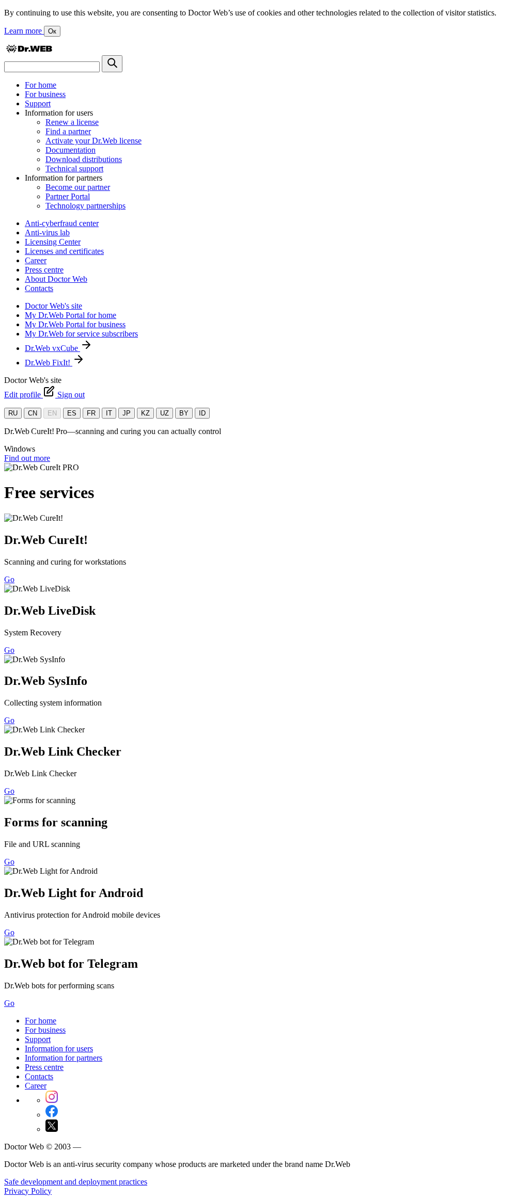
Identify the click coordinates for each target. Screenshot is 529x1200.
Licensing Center (53, 241)
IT (109, 413)
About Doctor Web (56, 279)
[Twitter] (51, 1129)
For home (40, 85)
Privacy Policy (28, 1191)
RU (13, 413)
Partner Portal (67, 196)
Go (9, 579)
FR (91, 413)
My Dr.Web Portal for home (70, 315)
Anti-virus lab (47, 232)
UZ (164, 413)
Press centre (44, 269)
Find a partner (68, 131)
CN (32, 413)
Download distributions (83, 159)
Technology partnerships (85, 205)
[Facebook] (51, 1114)
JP (126, 413)
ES (71, 413)
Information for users (59, 1048)
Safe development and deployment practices (75, 1181)
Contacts (39, 288)
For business (45, 94)
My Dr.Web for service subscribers (81, 333)
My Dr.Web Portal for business (75, 324)
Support (38, 103)
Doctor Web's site (53, 305)
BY (184, 413)
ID (202, 413)
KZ (145, 413)
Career (35, 260)
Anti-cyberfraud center (62, 223)
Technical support (74, 168)
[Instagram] (51, 1100)
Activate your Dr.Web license (93, 140)
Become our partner (77, 187)
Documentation (70, 150)
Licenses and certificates (64, 251)
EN (52, 413)
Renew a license (72, 122)
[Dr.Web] (29, 50)
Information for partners (63, 1057)
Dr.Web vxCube (52, 348)
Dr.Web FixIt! (48, 362)
